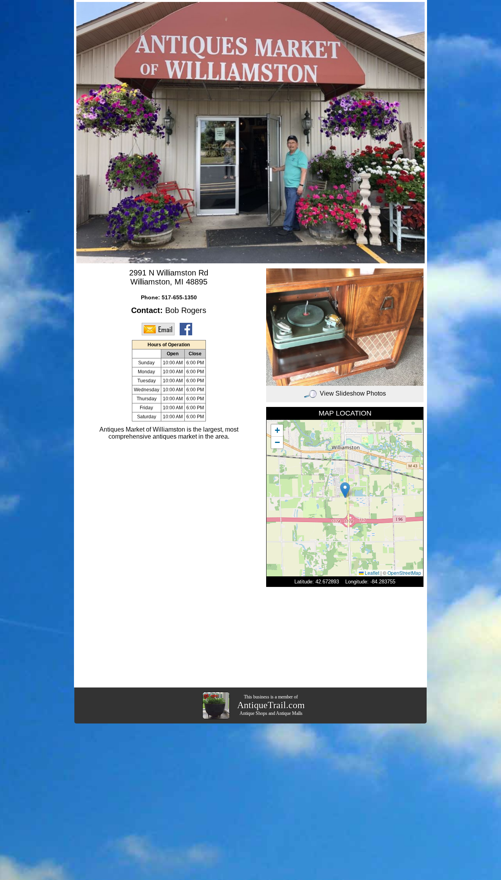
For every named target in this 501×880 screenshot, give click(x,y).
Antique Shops (253, 713)
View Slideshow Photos (353, 393)
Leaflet (371, 572)
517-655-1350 (179, 297)
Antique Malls (289, 713)
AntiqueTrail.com (271, 705)
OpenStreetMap (404, 572)
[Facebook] (188, 328)
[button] (345, 490)
